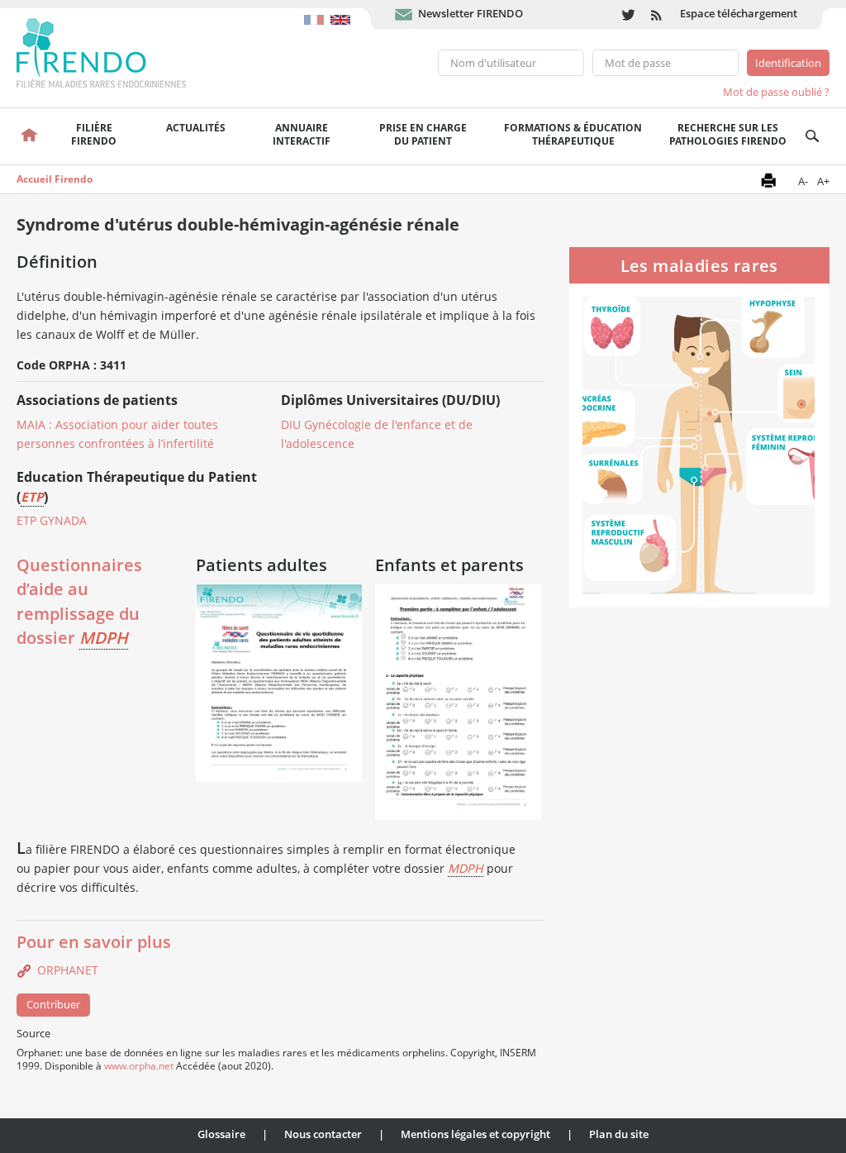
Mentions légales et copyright (475, 1134)
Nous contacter (323, 1134)
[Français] (317, 11)
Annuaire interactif (301, 134)
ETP (32, 497)
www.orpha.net (138, 1065)
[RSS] (657, 14)
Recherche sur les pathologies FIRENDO (728, 134)
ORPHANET (67, 970)
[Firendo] (117, 51)
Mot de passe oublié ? (776, 91)
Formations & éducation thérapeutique (573, 134)
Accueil (28, 136)
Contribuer (53, 1004)
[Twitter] (628, 14)
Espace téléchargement (738, 13)
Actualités (196, 128)
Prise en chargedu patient (423, 134)
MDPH (103, 638)
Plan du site (619, 1134)
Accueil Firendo (55, 179)
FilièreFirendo (93, 134)
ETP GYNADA (52, 520)
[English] (342, 11)
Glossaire (221, 1134)
